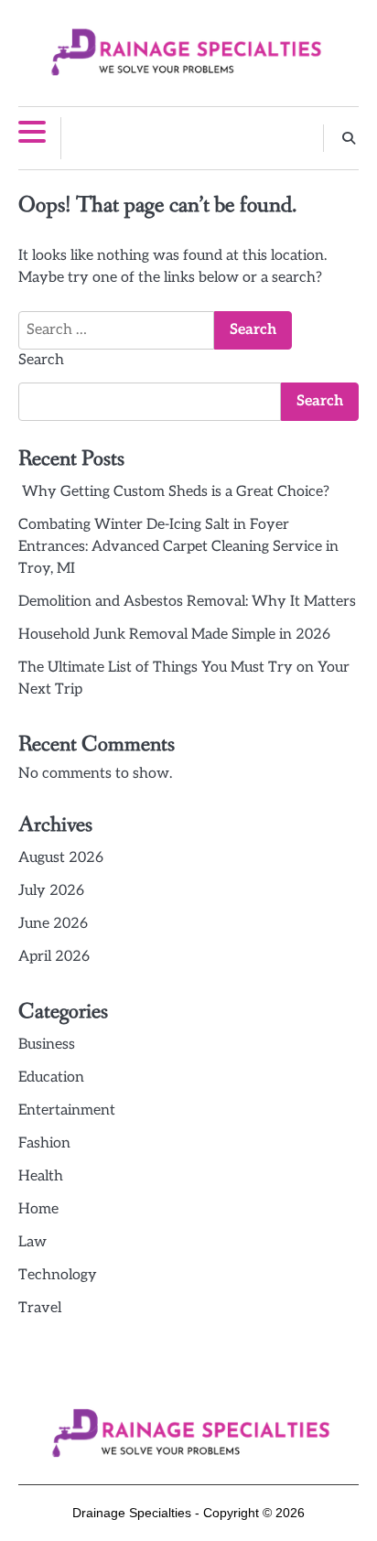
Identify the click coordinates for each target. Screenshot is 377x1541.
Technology (57, 1275)
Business (46, 1044)
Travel (39, 1308)
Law (32, 1242)
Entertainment (66, 1110)
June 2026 (53, 923)
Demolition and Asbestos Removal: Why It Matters (187, 601)
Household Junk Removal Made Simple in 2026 (174, 634)
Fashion (44, 1143)
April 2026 (54, 956)
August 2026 (60, 858)
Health (40, 1176)
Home (38, 1209)
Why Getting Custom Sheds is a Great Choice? (173, 492)
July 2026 (51, 891)
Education (51, 1077)
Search (41, 360)
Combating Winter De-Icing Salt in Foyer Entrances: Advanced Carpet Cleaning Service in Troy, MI (178, 546)
